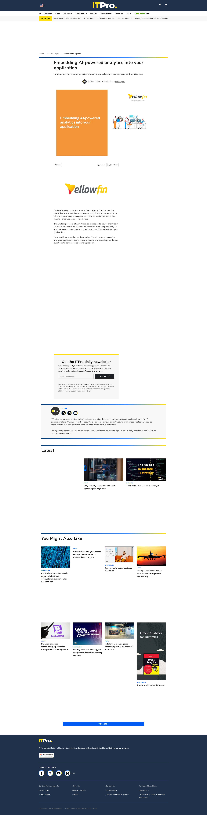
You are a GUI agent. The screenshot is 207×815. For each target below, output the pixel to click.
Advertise (119, 13)
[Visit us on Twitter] (50, 773)
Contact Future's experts (49, 786)
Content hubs (106, 13)
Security (93, 13)
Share (59, 165)
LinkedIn (57, 433)
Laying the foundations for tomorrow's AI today (154, 18)
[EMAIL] (76, 413)
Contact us (110, 786)
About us (76, 786)
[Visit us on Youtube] (58, 773)
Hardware (68, 13)
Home (41, 53)
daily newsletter (136, 430)
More (128, 13)
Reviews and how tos (106, 18)
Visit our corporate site (118, 748)
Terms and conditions (148, 786)
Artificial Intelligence (71, 53)
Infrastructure (81, 13)
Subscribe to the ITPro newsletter (67, 18)
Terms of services (87, 384)
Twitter (68, 433)
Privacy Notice (73, 386)
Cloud (57, 13)
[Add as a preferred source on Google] (46, 755)
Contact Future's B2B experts (117, 794)
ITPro (92, 81)
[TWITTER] (64, 413)
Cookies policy (111, 790)
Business (48, 13)
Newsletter (114, 165)
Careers (75, 794)
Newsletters (144, 790)
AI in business (89, 18)
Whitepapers (120, 82)
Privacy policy (44, 790)
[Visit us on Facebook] (41, 773)
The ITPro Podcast (124, 18)
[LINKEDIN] (70, 413)
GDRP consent (44, 794)
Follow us (103, 165)
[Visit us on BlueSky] (66, 773)
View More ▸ (103, 724)
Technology (53, 53)
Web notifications (79, 790)
